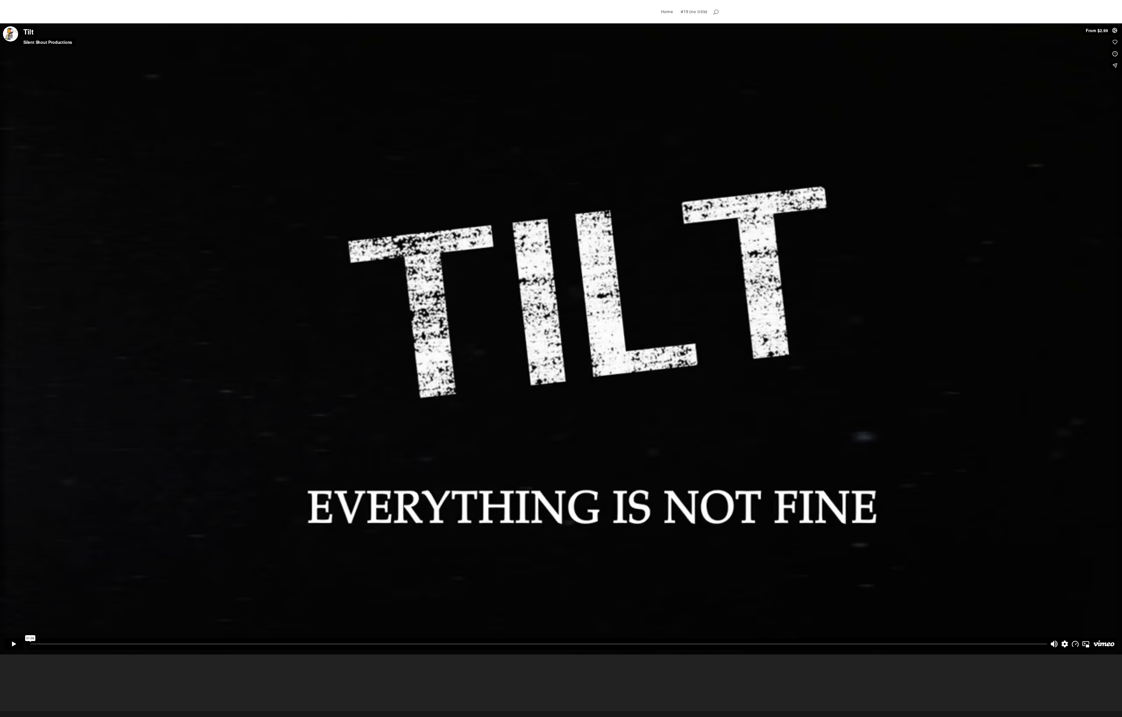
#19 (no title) (694, 12)
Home (667, 12)
